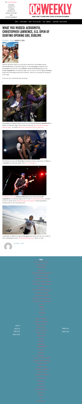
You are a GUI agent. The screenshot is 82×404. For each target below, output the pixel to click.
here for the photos (30, 163)
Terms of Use (16, 331)
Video (41, 398)
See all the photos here (37, 199)
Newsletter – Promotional (42, 374)
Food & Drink (23, 22)
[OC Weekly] (11, 2)
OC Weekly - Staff (8, 40)
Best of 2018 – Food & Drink (42, 278)
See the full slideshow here (26, 238)
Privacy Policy (16, 334)
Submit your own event (41, 389)
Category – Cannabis (41, 324)
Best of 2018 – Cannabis (42, 275)
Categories (42, 307)
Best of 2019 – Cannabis (42, 292)
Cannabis (48, 22)
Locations (42, 309)
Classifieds (41, 338)
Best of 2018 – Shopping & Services (42, 281)
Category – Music (41, 332)
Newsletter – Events (42, 363)
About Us (17, 326)
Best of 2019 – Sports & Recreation (42, 301)
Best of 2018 (41, 270)
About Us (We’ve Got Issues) (41, 262)
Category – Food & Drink (41, 330)
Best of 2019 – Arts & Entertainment (42, 289)
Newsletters (41, 355)
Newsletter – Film (41, 366)
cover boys (9, 197)
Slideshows (56, 22)
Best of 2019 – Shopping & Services (42, 298)
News (16, 22)
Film (44, 22)
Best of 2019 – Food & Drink (42, 295)
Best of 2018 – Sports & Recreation (42, 284)
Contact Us (41, 341)
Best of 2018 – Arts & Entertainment (42, 272)
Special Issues (41, 386)
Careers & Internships (41, 318)
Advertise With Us (41, 264)
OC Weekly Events (41, 378)
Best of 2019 (41, 287)
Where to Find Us (41, 401)
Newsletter (41, 352)
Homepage (41, 349)
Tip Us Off (41, 395)
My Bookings (42, 312)
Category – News (41, 335)
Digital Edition (63, 22)
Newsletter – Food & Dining (42, 369)
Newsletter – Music (42, 372)
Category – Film (41, 327)
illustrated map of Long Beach (26, 201)
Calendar (41, 304)
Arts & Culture (37, 22)
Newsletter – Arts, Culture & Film (42, 358)
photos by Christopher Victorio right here (30, 127)
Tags (42, 315)
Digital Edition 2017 (42, 346)
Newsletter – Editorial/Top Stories (42, 360)
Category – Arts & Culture (41, 321)
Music (30, 22)
